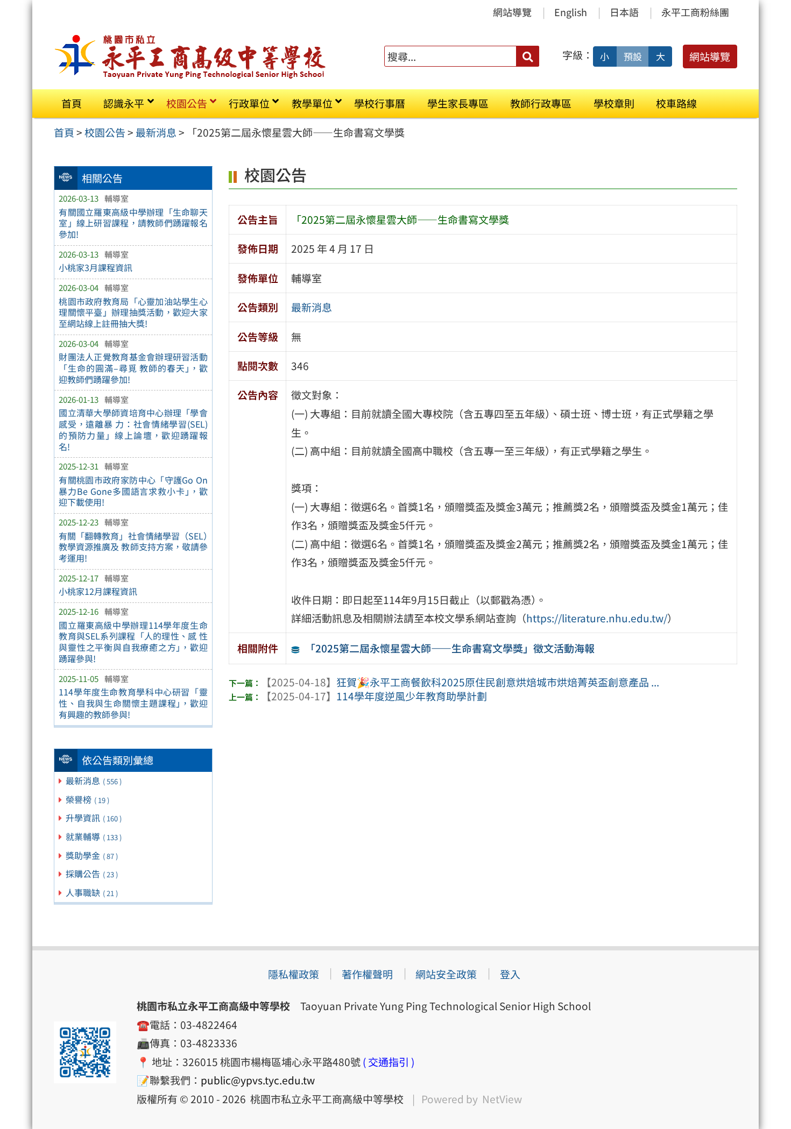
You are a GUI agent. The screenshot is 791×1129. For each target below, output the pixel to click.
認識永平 (123, 103)
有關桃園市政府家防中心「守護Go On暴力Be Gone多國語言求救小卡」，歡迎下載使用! (133, 491)
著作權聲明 (367, 974)
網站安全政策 (446, 974)
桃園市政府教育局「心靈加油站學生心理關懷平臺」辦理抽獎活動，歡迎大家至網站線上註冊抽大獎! (133, 312)
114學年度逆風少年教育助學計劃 (374, 696)
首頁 (71, 103)
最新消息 (94, 780)
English (570, 12)
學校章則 (614, 103)
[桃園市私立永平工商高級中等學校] (190, 56)
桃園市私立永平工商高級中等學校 (325, 1098)
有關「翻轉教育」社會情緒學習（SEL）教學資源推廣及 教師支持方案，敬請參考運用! (133, 547)
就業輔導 (94, 836)
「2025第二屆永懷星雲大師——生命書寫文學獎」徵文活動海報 (450, 648)
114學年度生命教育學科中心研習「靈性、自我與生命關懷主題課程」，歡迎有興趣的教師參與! (133, 703)
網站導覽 (512, 12)
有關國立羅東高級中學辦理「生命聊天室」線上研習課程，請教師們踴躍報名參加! (133, 223)
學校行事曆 (379, 103)
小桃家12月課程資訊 (98, 591)
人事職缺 (92, 892)
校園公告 (186, 103)
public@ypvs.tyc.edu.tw (258, 1080)
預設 (633, 56)
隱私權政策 (293, 974)
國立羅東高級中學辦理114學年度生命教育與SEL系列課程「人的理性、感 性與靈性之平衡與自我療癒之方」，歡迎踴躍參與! (133, 642)
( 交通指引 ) (388, 1061)
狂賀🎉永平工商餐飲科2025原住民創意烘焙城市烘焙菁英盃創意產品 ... (460, 682)
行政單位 (249, 103)
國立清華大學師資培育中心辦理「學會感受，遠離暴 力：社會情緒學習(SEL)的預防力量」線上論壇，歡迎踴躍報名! (133, 429)
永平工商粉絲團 (695, 12)
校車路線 (676, 103)
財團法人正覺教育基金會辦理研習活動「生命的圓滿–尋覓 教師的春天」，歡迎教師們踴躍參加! (133, 368)
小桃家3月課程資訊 (95, 267)
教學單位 (312, 103)
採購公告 (92, 873)
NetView (502, 1098)
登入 (510, 974)
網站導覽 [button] (709, 56)
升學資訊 (94, 817)
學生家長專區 (458, 103)
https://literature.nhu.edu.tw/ (596, 618)
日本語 (624, 12)
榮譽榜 (87, 799)
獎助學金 (92, 855)
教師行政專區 (540, 103)
